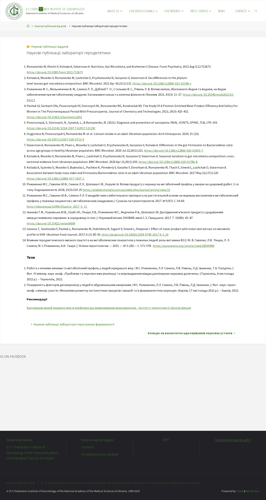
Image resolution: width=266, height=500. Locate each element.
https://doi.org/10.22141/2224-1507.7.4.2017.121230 (61, 128)
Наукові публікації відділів (50, 26)
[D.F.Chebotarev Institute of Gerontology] (14, 11)
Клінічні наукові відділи (97, 440)
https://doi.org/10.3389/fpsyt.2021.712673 (55, 72)
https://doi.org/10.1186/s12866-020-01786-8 (167, 162)
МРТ (166, 440)
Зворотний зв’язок (19, 440)
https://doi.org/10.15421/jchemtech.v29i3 (54, 117)
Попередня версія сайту (233, 440)
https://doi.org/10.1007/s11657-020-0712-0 (55, 139)
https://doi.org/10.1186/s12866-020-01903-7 (173, 150)
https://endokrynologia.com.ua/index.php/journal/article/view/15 (126, 190)
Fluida (239, 491)
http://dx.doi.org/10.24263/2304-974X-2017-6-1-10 (135, 234)
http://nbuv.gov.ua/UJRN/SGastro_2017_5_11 (57, 206)
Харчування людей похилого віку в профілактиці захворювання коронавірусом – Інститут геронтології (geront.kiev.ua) (109, 308)
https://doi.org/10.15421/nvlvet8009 (51, 223)
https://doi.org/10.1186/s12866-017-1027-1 (55, 178)
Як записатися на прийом (99, 454)
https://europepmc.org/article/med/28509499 (183, 246)
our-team (87, 447)
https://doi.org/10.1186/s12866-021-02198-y (161, 83)
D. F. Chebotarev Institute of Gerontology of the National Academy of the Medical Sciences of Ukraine (32, 453)
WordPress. (253, 491)
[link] (256, 11)
